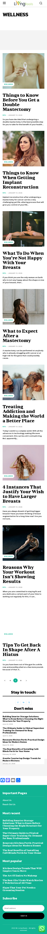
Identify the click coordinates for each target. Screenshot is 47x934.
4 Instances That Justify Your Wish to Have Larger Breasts (23, 494)
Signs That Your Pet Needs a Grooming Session (19, 889)
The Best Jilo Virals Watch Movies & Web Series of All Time (23, 881)
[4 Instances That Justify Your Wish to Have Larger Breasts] (23, 462)
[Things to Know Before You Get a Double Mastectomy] (23, 71)
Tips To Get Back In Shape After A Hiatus (22, 649)
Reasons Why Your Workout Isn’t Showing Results (19, 574)
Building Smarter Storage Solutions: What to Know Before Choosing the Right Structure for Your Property (23, 719)
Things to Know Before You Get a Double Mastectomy (21, 102)
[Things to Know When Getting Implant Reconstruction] (23, 148)
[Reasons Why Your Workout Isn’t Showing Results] (23, 543)
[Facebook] (18, 702)
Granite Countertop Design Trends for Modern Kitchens (22, 759)
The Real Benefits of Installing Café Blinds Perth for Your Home (21, 750)
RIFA (4, 115)
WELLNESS (8, 84)
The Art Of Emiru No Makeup (20, 875)
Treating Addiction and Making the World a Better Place (23, 413)
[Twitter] (29, 702)
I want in (23, 916)
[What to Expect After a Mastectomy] (23, 307)
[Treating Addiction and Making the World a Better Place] (23, 382)
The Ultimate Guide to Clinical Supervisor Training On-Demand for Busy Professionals (23, 730)
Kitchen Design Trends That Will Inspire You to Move (22, 869)
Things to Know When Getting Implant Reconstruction (21, 179)
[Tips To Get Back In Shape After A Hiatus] (23, 620)
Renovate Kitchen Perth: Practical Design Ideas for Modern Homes (23, 741)
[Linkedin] (23, 702)
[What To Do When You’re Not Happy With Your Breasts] (23, 229)
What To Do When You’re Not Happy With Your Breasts (23, 260)
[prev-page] (5, 680)
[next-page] (26, 680)
